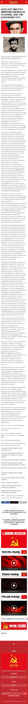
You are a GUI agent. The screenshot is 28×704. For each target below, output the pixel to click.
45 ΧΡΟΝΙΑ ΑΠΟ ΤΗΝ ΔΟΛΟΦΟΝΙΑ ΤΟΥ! (15, 495)
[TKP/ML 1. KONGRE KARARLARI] (14, 538)
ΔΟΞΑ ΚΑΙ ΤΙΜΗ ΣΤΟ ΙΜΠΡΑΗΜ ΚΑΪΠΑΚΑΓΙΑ (12, 497)
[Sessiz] (22, 569)
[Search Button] (25, 693)
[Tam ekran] (25, 569)
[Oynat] (3, 569)
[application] (14, 563)
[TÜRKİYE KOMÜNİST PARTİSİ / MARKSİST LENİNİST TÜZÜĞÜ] (14, 625)
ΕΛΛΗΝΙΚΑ (8, 6)
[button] (14, 563)
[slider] (13, 591)
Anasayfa (3, 6)
